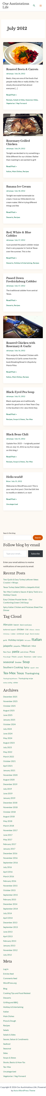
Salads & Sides (19, 100)
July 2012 (7, 954)
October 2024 (9, 724)
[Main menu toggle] (40, 5)
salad (34, 657)
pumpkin (20, 657)
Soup (26, 662)
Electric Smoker (34, 634)
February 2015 (9, 899)
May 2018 (7, 821)
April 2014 (8, 918)
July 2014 (7, 913)
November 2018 (10, 807)
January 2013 (9, 945)
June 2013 (7, 931)
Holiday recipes (16, 640)
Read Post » (11, 94)
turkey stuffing (7, 682)
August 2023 (9, 742)
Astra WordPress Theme (24, 1090)
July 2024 (7, 729)
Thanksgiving (32, 673)
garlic (5, 640)
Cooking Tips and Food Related (16, 993)
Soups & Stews (19, 419)
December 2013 (10, 922)
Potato (14, 657)
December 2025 (10, 696)
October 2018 (9, 812)
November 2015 (10, 885)
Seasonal (29, 100)
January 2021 (9, 770)
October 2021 (9, 761)
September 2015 (10, 895)
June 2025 (7, 715)
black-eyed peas (26, 625)
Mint (34, 646)
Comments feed (10, 978)
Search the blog (9, 533)
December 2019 (10, 784)
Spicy (26, 667)
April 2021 (8, 766)
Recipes (9, 100)
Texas (20, 673)
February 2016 (9, 881)
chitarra (31, 629)
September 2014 (10, 908)
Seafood (6, 1044)
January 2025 (9, 719)
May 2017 (7, 839)
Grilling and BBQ (10, 1002)
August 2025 (9, 710)
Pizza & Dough (9, 1021)
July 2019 (7, 789)
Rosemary (27, 657)
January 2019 (9, 798)
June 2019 (7, 793)
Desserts (9, 217)
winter (15, 683)
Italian (8, 171)
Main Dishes (17, 171)
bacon (16, 625)
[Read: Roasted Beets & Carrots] (23, 53)
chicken (20, 629)
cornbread (20, 634)
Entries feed (8, 973)
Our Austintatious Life (16, 5)
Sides (35, 100)
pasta (15, 651)
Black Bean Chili (17, 434)
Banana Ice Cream (18, 186)
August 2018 (9, 816)
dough (27, 634)
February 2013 (9, 941)
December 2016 (10, 853)
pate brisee (24, 652)
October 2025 (9, 706)
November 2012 (10, 950)
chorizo (37, 629)
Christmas (6, 634)
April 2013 (8, 936)
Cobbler (13, 634)
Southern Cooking (13, 667)
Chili (26, 630)
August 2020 (9, 779)
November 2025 (10, 701)
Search (38, 537)
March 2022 (8, 756)
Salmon (39, 657)
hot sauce (28, 640)
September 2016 (10, 862)
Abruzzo (8, 624)
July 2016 (7, 867)
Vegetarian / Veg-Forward (16, 103)
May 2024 (7, 738)
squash (32, 667)
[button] (34, 5)
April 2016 (8, 872)
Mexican (26, 645)
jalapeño (8, 645)
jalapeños (17, 646)
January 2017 (9, 848)
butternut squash (9, 630)
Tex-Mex (29, 419)
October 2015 (9, 890)
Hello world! (14, 476)
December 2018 (10, 802)
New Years (7, 652)
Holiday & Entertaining (23, 263)
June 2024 (7, 733)
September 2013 (10, 927)
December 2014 (10, 904)
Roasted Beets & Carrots (22, 69)
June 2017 (7, 835)
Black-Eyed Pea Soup (20, 392)
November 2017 (10, 830)
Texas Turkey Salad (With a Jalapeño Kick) (21, 587)
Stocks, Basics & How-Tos (14, 1062)
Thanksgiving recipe (25, 678)
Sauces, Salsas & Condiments (15, 1039)
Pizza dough (7, 657)
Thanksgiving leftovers (10, 678)
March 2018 (8, 825)
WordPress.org (9, 983)
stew (37, 667)
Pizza (32, 651)
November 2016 (10, 858)
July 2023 (7, 747)
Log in (5, 969)
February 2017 (9, 844)
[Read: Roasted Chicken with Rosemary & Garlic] (23, 326)
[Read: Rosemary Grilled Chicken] (23, 124)
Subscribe (35, 553)
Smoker (18, 662)
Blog (5, 988)
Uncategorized (12, 504)
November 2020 (10, 775)
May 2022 (7, 752)
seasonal (8, 662)
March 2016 (8, 876)
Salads (6, 1030)
